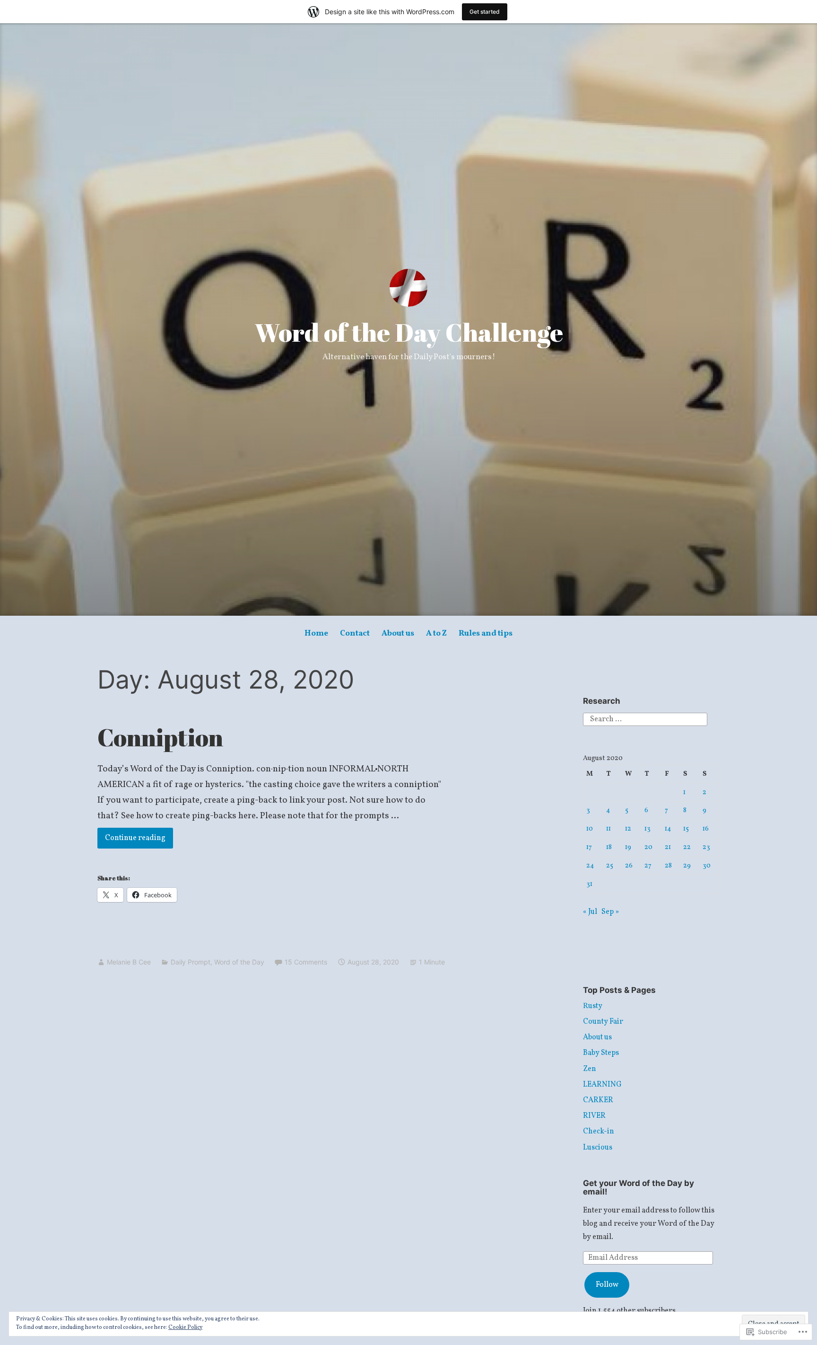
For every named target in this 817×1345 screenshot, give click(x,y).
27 (648, 865)
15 (686, 828)
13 (647, 828)
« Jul (590, 912)
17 (589, 847)
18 (609, 847)
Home (316, 633)
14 (668, 828)
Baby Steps (601, 1053)
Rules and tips (486, 633)
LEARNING (602, 1085)
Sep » (610, 912)
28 (668, 865)
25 (609, 865)
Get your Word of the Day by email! (638, 1187)
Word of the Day (239, 962)
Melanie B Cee (129, 962)
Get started (484, 11)
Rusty (592, 1006)
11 (608, 828)
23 (706, 847)
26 (629, 865)
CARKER (598, 1100)
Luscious (597, 1147)
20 (648, 847)
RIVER (594, 1116)
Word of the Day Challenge (408, 332)
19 (628, 847)
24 (590, 865)
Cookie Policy (185, 1327)
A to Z (436, 633)
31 (589, 884)
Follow (607, 1285)
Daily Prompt (190, 962)
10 (589, 828)
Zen (589, 1069)
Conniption (160, 737)
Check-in (598, 1131)
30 (707, 865)
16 (706, 828)
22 (687, 847)
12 (628, 828)
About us (398, 633)
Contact (355, 633)
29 (687, 865)
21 (668, 847)
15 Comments (306, 962)
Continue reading (131, 837)
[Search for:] (645, 719)
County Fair (603, 1022)
